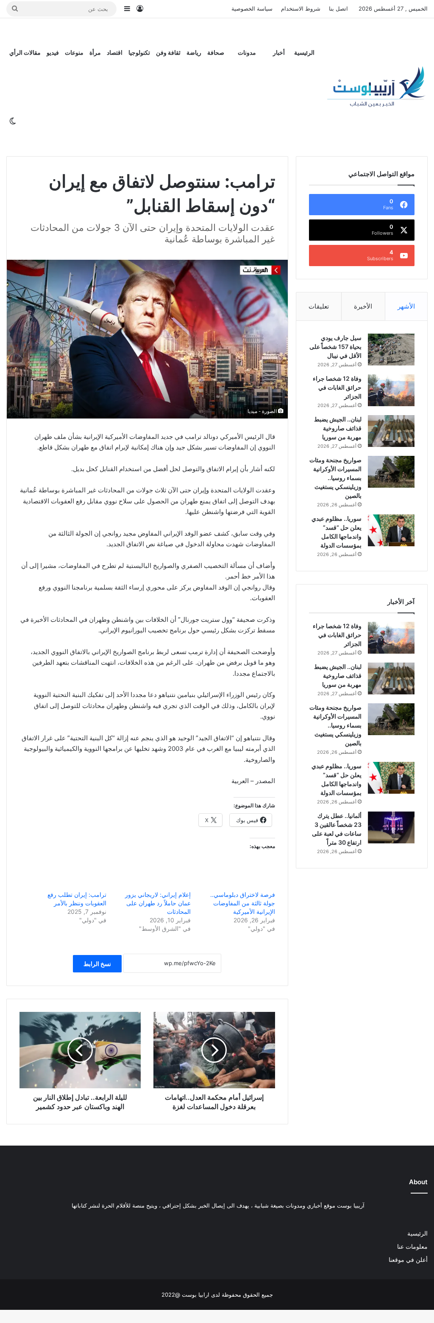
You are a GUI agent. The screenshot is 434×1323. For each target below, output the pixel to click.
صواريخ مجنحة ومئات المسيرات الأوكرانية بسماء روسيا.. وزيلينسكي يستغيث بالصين (335, 477)
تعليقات (319, 306)
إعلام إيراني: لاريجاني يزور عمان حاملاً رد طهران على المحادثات (158, 903)
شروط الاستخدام (300, 8)
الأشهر (406, 306)
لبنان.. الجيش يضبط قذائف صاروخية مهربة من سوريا (338, 428)
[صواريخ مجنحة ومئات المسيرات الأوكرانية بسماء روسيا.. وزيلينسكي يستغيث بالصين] (391, 472)
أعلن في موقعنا (408, 1259)
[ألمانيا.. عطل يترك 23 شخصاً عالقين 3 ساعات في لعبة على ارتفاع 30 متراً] (391, 827)
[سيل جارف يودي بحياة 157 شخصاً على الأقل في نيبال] (391, 349)
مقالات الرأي (25, 52)
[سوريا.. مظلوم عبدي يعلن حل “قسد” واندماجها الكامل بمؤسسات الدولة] (391, 530)
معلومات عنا (412, 1246)
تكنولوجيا (139, 52)
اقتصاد (114, 52)
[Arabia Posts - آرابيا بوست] (377, 87)
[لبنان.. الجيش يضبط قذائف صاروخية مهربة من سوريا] (391, 431)
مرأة (95, 52)
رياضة (193, 52)
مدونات (247, 52)
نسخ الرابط (97, 963)
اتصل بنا (338, 8)
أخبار (279, 52)
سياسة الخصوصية (252, 8)
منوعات (74, 52)
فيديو (53, 52)
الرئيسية (304, 52)
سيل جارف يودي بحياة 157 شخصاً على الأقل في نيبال (335, 346)
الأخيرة (363, 306)
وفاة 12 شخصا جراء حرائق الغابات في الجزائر (337, 387)
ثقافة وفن (168, 52)
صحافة (215, 52)
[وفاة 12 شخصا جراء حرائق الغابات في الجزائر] (391, 390)
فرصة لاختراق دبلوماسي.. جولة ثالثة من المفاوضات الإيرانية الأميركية (242, 903)
